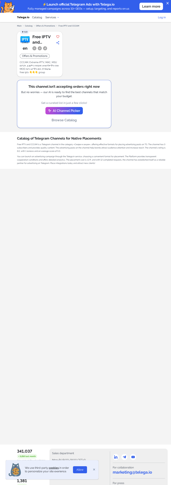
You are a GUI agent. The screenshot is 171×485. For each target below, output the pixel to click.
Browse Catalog (64, 120)
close (168, 3)
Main (19, 26)
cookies (54, 467)
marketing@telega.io (132, 472)
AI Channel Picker (66, 111)
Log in (162, 17)
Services (50, 17)
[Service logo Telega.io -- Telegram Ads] (23, 17)
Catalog (37, 17)
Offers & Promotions (45, 26)
